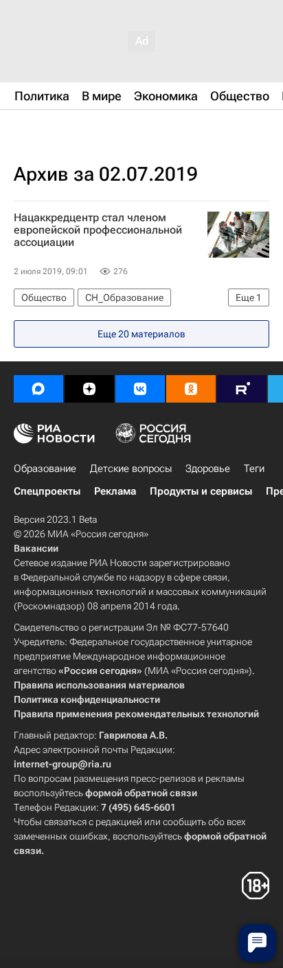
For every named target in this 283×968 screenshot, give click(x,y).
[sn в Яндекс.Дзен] (89, 389)
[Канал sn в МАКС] (38, 389)
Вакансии (36, 548)
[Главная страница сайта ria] (82, 129)
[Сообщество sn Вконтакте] (140, 389)
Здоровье (207, 468)
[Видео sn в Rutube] (242, 389)
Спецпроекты (47, 491)
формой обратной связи (141, 792)
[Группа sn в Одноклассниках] (191, 389)
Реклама (115, 491)
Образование (45, 468)
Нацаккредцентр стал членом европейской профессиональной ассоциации (98, 230)
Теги (254, 468)
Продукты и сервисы (201, 491)
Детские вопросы (131, 468)
